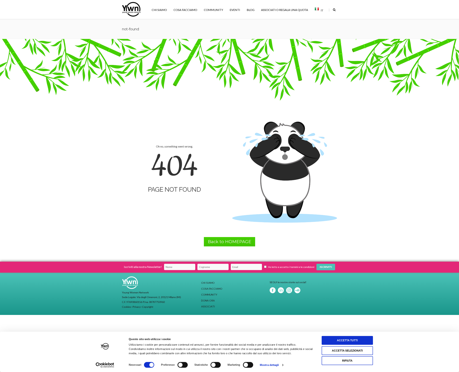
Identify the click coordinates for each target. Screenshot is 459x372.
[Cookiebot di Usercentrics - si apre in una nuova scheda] (105, 365)
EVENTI (235, 9)
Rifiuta (347, 360)
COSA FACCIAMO (185, 9)
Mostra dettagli (269, 364)
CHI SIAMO (159, 9)
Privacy (137, 306)
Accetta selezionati (347, 350)
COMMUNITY (213, 9)
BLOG (250, 9)
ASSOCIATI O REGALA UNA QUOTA (284, 9)
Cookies (126, 306)
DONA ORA (208, 300)
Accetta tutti (347, 340)
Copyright (147, 306)
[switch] (183, 365)
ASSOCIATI (208, 306)
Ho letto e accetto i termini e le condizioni (291, 266)
